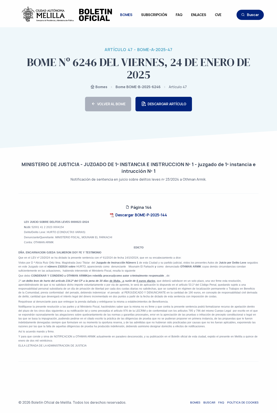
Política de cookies (243, 402)
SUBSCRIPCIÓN (154, 14)
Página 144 (140, 207)
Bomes (101, 86)
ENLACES (198, 14)
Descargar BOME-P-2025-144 (140, 214)
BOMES (126, 14)
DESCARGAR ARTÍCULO (167, 104)
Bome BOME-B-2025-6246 (138, 86)
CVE (218, 14)
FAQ (179, 14)
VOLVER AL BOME (111, 104)
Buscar (253, 14)
